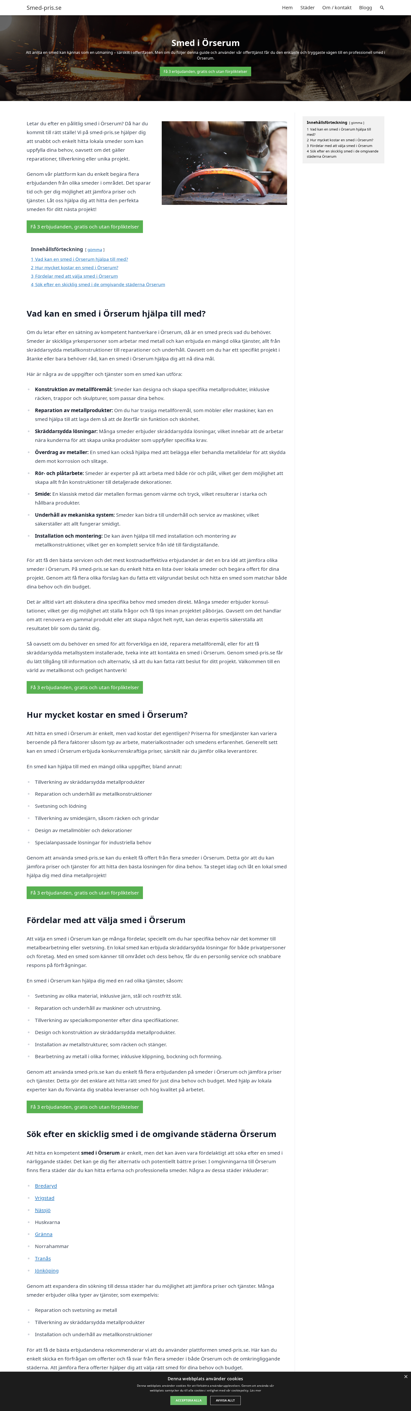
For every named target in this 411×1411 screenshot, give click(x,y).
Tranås (43, 1258)
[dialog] (205, 1391)
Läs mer (255, 1390)
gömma (95, 249)
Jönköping (47, 1270)
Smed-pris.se (44, 7)
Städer (307, 7)
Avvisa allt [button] (225, 1400)
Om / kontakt (337, 7)
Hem (287, 7)
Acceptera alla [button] (188, 1400)
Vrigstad (44, 1197)
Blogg (365, 7)
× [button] (405, 1377)
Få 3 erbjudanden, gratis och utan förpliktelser (205, 71)
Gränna (44, 1234)
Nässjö (43, 1210)
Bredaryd (46, 1185)
